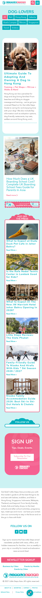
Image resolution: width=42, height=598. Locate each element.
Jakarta (32, 17)
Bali (11, 17)
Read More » (11, 250)
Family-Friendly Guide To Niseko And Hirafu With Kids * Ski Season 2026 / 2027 (21, 367)
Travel (6, 27)
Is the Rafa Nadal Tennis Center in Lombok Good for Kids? (22, 274)
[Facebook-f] (17, 532)
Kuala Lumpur (10, 22)
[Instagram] (25, 532)
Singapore (33, 22)
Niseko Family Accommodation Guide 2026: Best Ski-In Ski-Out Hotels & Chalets (20, 400)
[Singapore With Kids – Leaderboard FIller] (22, 205)
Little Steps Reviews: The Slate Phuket (20, 336)
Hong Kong (20, 17)
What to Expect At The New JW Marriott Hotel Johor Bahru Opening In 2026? (21, 306)
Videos (15, 27)
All (5, 17)
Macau (22, 22)
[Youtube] (21, 532)
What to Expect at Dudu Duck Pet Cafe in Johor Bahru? (21, 243)
